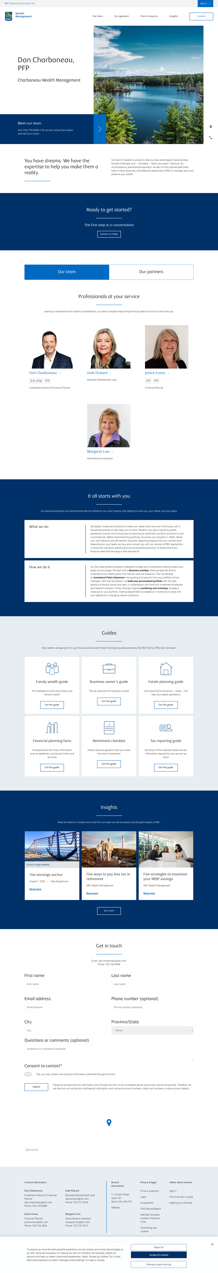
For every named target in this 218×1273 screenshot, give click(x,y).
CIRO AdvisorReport (150, 1208)
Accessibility (146, 1202)
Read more (35, 889)
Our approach (121, 16)
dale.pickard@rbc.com (77, 1198)
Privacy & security (149, 1191)
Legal (143, 1196)
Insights (174, 16)
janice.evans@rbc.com (36, 1222)
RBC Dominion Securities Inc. (20, 3)
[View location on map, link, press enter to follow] (109, 1126)
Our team (98, 16)
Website (115, 1207)
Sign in (172, 1191)
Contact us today (109, 234)
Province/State (125, 1022)
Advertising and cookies (148, 1229)
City (28, 1022)
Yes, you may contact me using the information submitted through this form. (76, 1074)
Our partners (151, 272)
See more (109, 911)
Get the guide (52, 705)
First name (34, 976)
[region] (109, 1126)
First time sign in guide (181, 1196)
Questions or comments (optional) (56, 1041)
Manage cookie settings (158, 1264)
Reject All (159, 1247)
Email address (37, 999)
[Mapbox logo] (31, 1150)
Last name (121, 976)
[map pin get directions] (109, 1122)
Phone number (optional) (134, 999)
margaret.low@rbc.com (77, 1222)
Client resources (149, 16)
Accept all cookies (158, 1255)
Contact (201, 16)
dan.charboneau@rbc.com (38, 1202)
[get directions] (109, 1122)
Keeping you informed (180, 1202)
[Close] (212, 1244)
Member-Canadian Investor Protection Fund (150, 1218)
